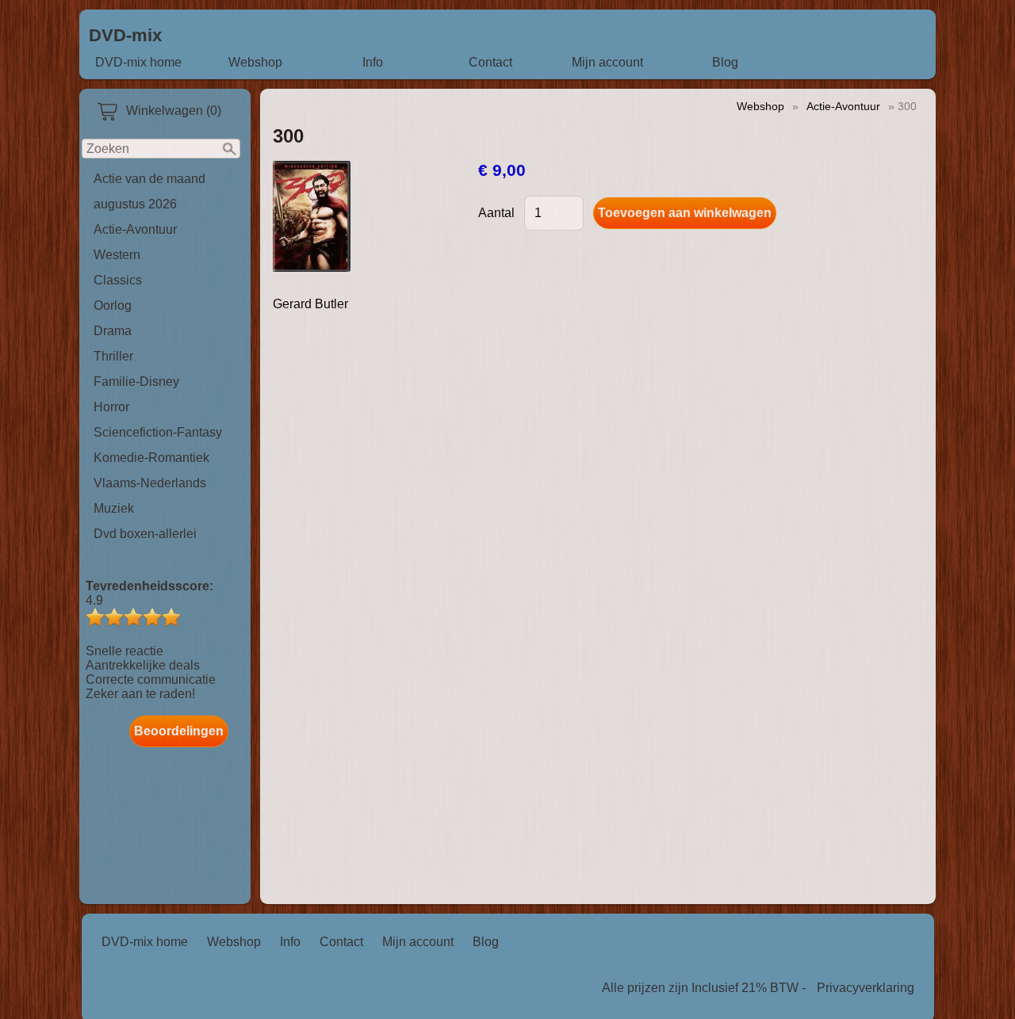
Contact (490, 62)
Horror (111, 407)
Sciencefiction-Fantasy (158, 432)
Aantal (496, 212)
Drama (113, 331)
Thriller (113, 356)
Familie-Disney (136, 381)
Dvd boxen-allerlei (145, 533)
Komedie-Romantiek (151, 457)
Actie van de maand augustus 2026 (149, 191)
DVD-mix (125, 35)
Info (372, 62)
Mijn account (607, 62)
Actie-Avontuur (135, 229)
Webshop (255, 62)
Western (117, 254)
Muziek (114, 508)
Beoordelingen (179, 731)
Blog (725, 62)
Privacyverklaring (865, 987)
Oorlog (113, 305)
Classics (118, 280)
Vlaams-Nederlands (150, 483)
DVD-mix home (138, 62)
